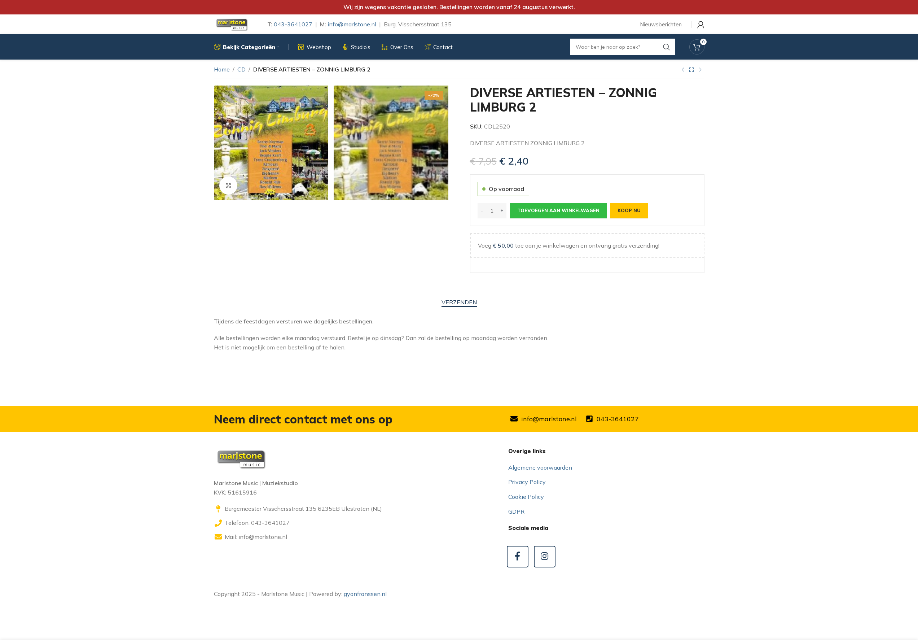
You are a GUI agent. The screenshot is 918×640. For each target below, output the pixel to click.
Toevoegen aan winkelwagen (558, 210)
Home (222, 69)
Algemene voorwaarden (540, 467)
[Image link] (241, 458)
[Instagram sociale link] (544, 556)
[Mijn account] (701, 24)
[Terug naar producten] (691, 70)
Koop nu (629, 210)
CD (241, 69)
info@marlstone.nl (352, 24)
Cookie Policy (526, 496)
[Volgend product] (700, 70)
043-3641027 (293, 24)
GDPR (516, 511)
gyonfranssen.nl (365, 593)
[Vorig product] (682, 70)
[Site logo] (231, 23)
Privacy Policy (527, 482)
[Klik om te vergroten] (228, 186)
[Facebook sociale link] (517, 556)
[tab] (459, 302)
